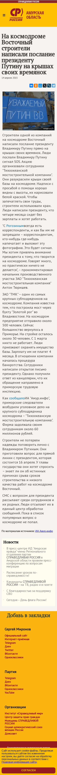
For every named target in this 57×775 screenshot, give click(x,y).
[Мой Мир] (40, 85)
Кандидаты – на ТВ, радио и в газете (27, 583)
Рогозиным (15, 225)
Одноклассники (14, 657)
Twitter (9, 650)
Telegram (10, 642)
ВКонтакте (11, 653)
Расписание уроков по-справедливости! (20, 574)
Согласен (28, 770)
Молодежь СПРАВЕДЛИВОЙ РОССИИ (21, 722)
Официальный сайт (16, 635)
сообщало (17, 398)
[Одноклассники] (36, 85)
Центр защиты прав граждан (22, 717)
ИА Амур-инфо (44, 531)
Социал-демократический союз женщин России (23, 728)
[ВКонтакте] (31, 85)
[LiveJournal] (49, 85)
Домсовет (11, 733)
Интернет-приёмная (17, 639)
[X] (45, 85)
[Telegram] (53, 85)
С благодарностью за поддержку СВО (27, 592)
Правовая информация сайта (19, 762)
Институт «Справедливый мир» (24, 713)
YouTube (9, 692)
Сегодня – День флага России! (25, 601)
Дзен (8, 646)
